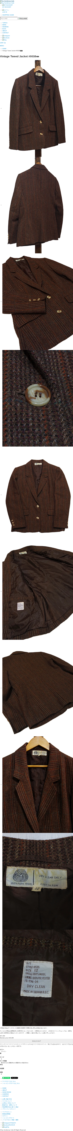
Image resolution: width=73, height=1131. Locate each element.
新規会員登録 (6, 1114)
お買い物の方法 (7, 1099)
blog (7, 1127)
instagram (13, 1123)
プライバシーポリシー (9, 1109)
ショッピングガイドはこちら (11, 1083)
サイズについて (7, 1101)
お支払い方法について (9, 1103)
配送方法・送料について (9, 1105)
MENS (4, 25)
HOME (4, 48)
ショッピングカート (8, 1118)
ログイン (5, 1116)
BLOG (4, 29)
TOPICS (4, 23)
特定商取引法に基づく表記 (10, 1107)
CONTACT (5, 33)
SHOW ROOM (6, 1092)
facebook (12, 1125)
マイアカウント (7, 1112)
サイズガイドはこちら (9, 1081)
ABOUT (4, 31)
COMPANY (5, 1094)
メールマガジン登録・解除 (10, 1120)
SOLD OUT (36, 1041)
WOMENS (5, 27)
